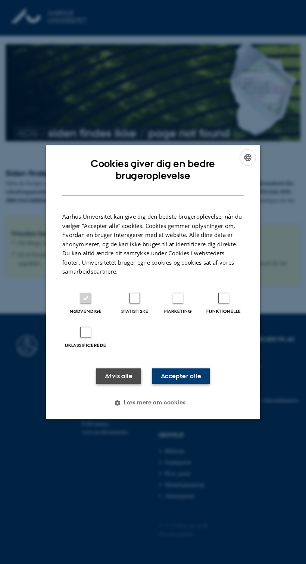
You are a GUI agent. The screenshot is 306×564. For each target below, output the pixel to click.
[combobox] (248, 157)
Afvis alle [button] (118, 376)
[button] (152, 402)
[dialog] (153, 282)
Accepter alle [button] (181, 376)
